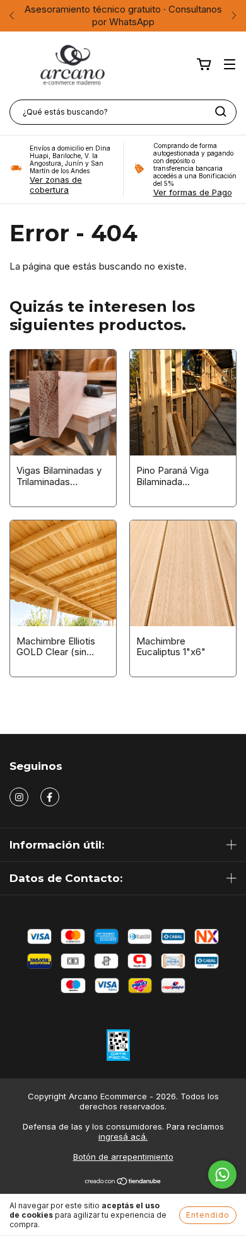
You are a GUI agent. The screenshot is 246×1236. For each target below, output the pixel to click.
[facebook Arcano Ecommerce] (49, 796)
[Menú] (229, 65)
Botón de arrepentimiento (123, 1157)
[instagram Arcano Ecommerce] (18, 796)
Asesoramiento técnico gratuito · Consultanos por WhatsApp (123, 15)
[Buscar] (221, 111)
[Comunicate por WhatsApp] (222, 1174)
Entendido (208, 1215)
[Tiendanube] (123, 1182)
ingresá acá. (123, 1136)
